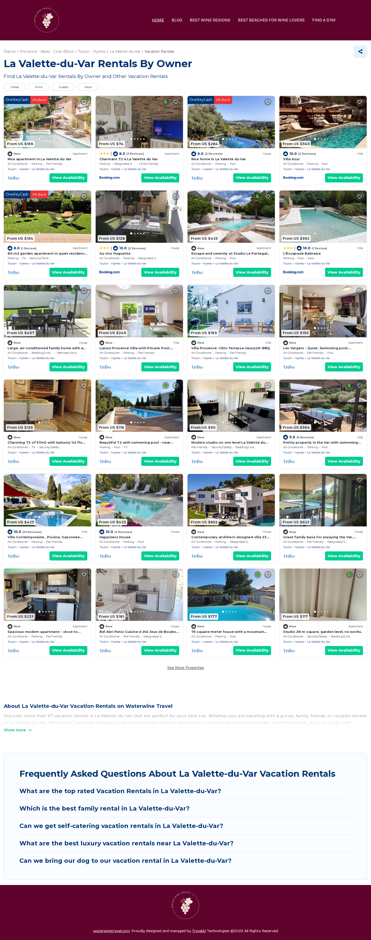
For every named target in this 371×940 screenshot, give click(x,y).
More (88, 87)
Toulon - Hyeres (18, 169)
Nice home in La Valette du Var (218, 159)
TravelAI (199, 931)
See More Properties (185, 667)
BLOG (177, 20)
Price (38, 87)
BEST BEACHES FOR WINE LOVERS (271, 20)
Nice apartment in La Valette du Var (39, 159)
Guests (63, 87)
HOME (158, 20)
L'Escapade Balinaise (302, 253)
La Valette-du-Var (43, 169)
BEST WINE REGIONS (210, 20)
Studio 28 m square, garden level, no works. (322, 632)
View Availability (68, 177)
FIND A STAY (324, 20)
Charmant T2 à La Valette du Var (128, 159)
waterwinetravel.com (111, 931)
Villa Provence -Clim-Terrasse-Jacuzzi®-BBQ (230, 348)
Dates (15, 87)
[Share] (360, 51)
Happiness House (114, 537)
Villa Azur (291, 159)
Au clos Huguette (114, 253)
